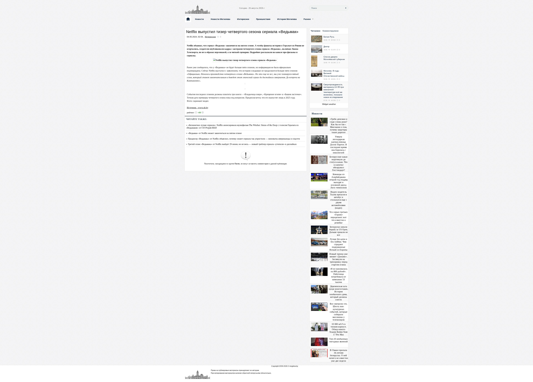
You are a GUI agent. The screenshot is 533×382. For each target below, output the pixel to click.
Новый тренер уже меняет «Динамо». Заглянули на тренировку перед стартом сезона (338, 259)
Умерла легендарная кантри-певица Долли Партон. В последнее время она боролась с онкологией (338, 144)
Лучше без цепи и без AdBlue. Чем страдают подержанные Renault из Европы (338, 244)
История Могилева (287, 19)
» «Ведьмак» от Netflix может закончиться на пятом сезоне (214, 133)
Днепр (326, 46)
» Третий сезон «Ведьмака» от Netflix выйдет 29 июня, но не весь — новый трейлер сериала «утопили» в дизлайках (241, 144)
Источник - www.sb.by (197, 107)
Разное (307, 19)
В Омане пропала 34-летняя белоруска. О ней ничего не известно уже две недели (338, 355)
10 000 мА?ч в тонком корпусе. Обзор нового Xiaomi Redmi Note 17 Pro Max (338, 329)
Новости (199, 19)
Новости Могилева (220, 19)
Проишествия (263, 19)
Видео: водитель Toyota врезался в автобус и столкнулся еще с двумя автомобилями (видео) (338, 200)
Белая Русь (329, 37)
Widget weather (329, 104)
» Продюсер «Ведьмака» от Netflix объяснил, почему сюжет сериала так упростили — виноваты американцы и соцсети (243, 138)
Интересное (243, 19)
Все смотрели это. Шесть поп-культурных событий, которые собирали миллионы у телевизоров (338, 312)
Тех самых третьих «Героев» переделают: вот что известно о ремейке (338, 217)
